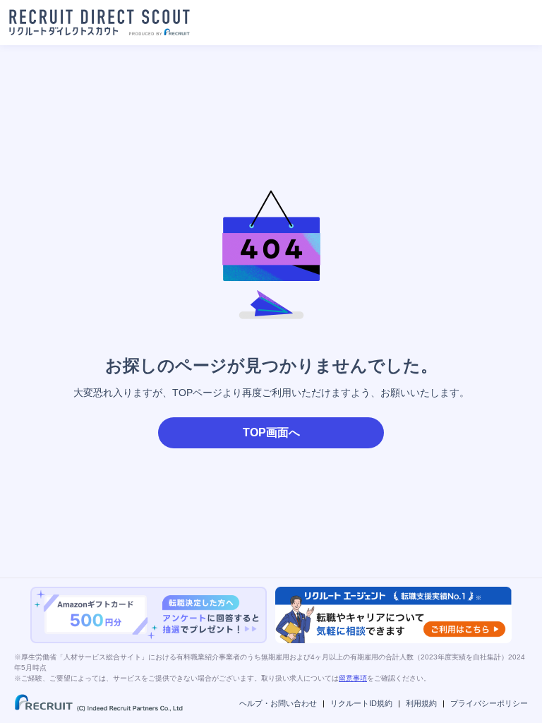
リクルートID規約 (361, 703)
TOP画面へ (271, 432)
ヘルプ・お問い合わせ (278, 703)
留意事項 (353, 678)
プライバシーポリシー (489, 703)
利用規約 (421, 703)
